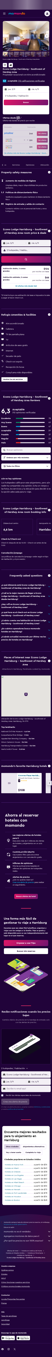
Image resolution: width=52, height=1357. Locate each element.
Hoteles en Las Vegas (13, 1179)
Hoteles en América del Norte (31, 1251)
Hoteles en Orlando (13, 1172)
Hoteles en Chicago (13, 1186)
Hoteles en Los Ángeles (14, 1175)
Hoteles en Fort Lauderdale (16, 1193)
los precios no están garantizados (15, 1224)
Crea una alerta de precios (23, 882)
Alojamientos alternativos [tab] (33, 1147)
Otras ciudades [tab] (12, 1147)
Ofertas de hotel (12, 1251)
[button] (4, 13)
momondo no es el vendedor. (17, 1232)
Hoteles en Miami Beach (14, 1182)
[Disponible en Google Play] (8, 1338)
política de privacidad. (16, 1109)
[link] (26, 896)
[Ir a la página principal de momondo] (17, 13)
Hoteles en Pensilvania (35, 1253)
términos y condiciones (42, 1107)
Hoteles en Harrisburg (24, 1255)
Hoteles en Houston (13, 1197)
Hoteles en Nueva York (14, 1165)
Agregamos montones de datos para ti (21, 1236)
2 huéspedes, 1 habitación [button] (17, 96)
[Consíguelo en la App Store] (23, 1338)
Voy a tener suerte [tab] (13, 1152)
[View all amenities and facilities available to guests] (49, 314)
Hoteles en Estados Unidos (15, 1253)
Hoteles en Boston (12, 1200)
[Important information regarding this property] (49, 510)
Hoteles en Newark (12, 1189)
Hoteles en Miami (12, 1168)
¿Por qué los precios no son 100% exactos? (23, 1241)
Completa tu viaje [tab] (33, 1152)
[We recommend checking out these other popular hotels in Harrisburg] (49, 766)
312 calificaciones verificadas (31, 81)
